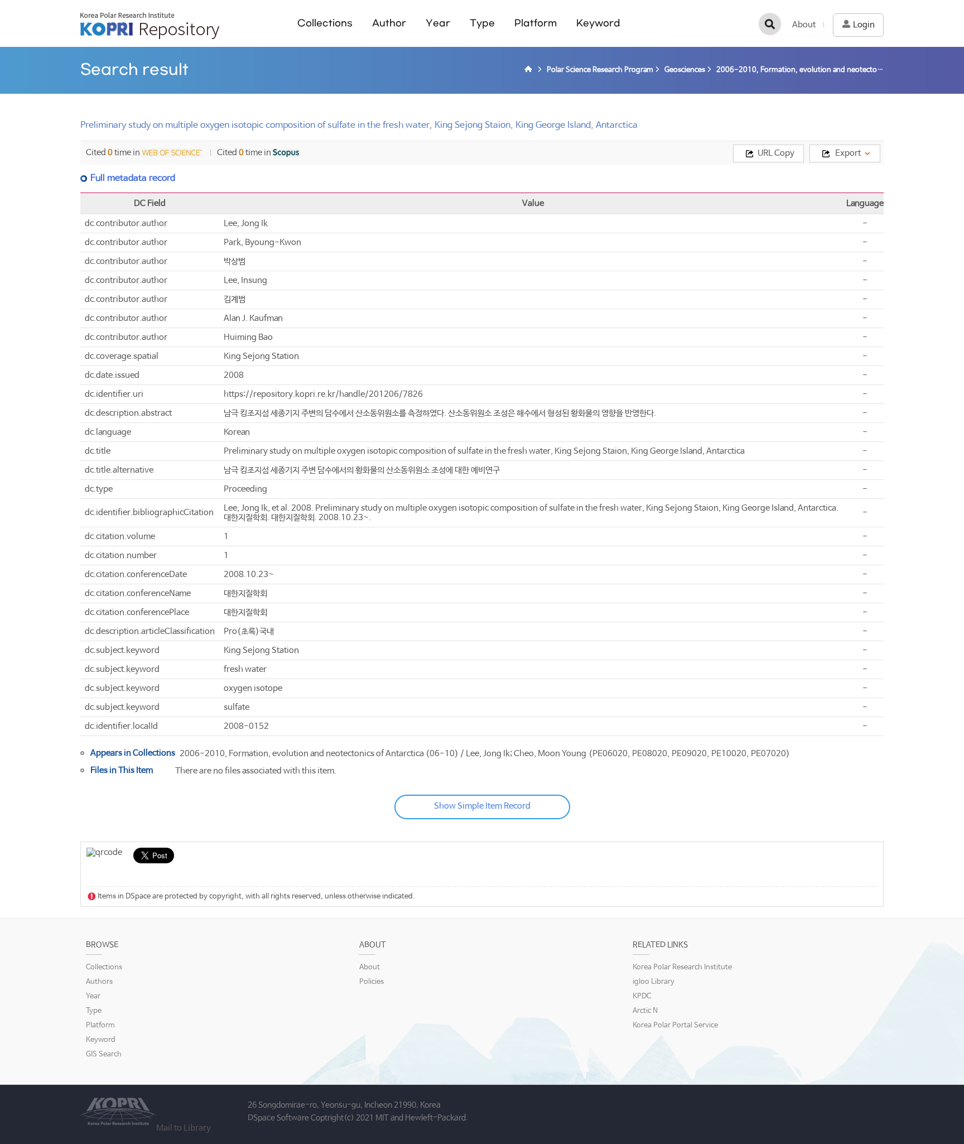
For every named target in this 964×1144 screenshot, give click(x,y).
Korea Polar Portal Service (675, 1025)
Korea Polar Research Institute (682, 967)
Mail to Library (183, 1128)
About (804, 25)
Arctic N (645, 1011)
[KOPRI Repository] (530, 70)
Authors (99, 982)
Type (482, 23)
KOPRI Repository (149, 25)
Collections (325, 23)
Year (438, 23)
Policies (371, 982)
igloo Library (653, 982)
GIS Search (104, 1054)
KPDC (642, 996)
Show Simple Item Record (482, 806)
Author (389, 23)
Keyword (598, 23)
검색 (770, 24)
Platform (535, 23)
